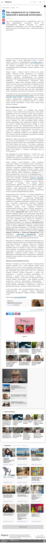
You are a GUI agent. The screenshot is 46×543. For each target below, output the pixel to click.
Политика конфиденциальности (14, 540)
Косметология (16, 445)
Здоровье (24, 445)
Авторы (29, 539)
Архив (34, 539)
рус (40, 2)
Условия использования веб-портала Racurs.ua (4, 541)
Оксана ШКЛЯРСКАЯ (20, 297)
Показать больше (23, 526)
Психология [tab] (7, 445)
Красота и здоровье (5, 7)
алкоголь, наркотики (36, 177)
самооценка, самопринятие (26, 234)
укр (39, 2)
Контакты (23, 539)
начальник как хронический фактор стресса (20, 95)
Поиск (39, 539)
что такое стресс (36, 62)
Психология (13, 7)
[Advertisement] (24, 44)
